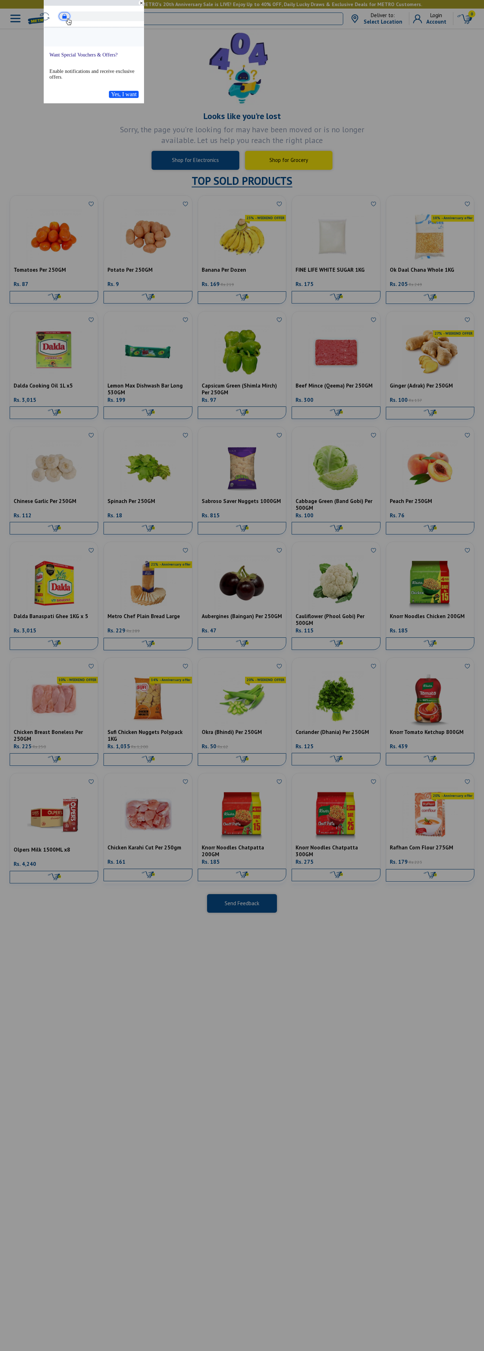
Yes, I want (123, 94)
